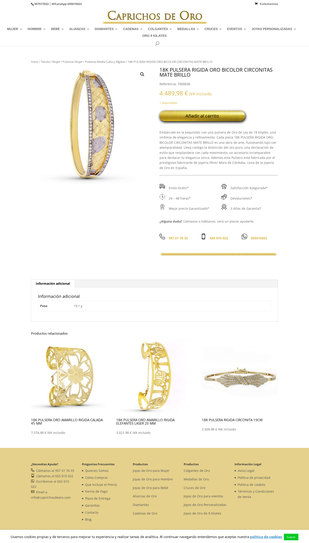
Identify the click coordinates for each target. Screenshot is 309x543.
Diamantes (141, 505)
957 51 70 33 (178, 238)
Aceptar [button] (291, 537)
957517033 (41, 4)
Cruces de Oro (194, 488)
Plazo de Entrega (97, 498)
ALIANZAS (77, 29)
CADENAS (130, 29)
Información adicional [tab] (53, 283)
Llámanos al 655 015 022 (53, 476)
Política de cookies (251, 484)
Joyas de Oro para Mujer (151, 470)
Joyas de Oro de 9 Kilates (202, 513)
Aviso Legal (246, 470)
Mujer (56, 62)
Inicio (34, 62)
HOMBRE (35, 29)
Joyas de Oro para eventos (203, 496)
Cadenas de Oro (145, 513)
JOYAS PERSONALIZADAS (272, 29)
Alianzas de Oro (145, 496)
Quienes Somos (97, 470)
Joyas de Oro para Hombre (153, 479)
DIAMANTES (104, 29)
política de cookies (266, 536)
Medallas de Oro (196, 479)
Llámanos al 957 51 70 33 (54, 470)
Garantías (92, 505)
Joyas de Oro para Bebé (150, 488)
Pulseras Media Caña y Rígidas (105, 62)
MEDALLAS (186, 29)
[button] (142, 74)
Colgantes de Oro (197, 470)
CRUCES (211, 29)
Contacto (91, 512)
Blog (88, 519)
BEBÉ (55, 29)
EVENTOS (234, 29)
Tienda (45, 62)
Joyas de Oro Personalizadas (205, 505)
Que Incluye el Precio (101, 484)
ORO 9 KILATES (154, 36)
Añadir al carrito (202, 116)
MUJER (12, 29)
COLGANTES (158, 29)
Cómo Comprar (96, 477)
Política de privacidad (254, 477)
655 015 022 (219, 238)
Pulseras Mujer (73, 62)
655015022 (74, 4)
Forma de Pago (96, 491)
